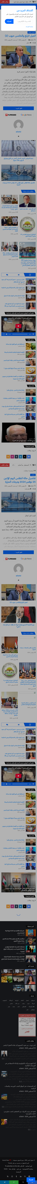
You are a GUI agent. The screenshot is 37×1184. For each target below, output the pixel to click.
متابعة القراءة (29, 26)
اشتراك (9, 21)
